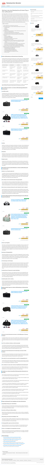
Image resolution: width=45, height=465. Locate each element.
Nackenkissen (25, 460)
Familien (6, 28)
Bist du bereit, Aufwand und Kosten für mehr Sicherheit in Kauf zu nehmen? (14, 33)
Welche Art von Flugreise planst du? (9, 31)
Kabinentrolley (6, 460)
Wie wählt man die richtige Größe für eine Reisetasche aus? (12, 439)
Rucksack (18, 460)
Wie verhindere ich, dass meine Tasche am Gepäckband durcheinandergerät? (14, 45)
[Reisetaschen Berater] (3, 4)
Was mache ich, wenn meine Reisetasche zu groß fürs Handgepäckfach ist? (14, 44)
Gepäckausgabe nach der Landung (9, 39)
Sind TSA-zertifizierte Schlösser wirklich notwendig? (11, 42)
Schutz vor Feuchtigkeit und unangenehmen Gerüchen (11, 51)
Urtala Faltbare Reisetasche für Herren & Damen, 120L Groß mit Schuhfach (36, 30)
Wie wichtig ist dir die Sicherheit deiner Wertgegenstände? (12, 32)
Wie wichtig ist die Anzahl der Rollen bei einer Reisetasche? (12, 445)
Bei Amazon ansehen (25, 124)
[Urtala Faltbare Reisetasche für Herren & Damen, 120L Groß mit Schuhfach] (37, 26)
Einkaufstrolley (11, 460)
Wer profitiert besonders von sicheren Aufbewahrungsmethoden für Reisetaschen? (14, 26)
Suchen (41, 98)
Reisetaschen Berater (13, 3)
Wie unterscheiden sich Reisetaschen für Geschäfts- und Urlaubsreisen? (14, 443)
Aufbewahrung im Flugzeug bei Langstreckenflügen (11, 38)
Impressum (41, 459)
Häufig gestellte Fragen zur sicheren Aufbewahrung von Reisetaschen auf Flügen (14, 40)
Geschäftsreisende (7, 27)
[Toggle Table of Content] (26, 24)
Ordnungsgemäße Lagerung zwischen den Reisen (11, 50)
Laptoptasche (21, 460)
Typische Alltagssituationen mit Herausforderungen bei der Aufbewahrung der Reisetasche (14, 34)
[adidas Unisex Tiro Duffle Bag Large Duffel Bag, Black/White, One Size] (37, 70)
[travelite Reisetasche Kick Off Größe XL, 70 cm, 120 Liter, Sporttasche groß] (37, 41)
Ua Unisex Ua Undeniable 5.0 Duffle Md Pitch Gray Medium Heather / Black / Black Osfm (36, 59)
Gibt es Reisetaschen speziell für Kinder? (10, 441)
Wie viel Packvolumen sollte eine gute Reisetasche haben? (12, 437)
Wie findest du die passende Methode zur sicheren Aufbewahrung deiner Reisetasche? (15, 30)
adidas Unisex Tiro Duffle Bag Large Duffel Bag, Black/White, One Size (37, 73)
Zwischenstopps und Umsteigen (9, 37)
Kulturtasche (29, 460)
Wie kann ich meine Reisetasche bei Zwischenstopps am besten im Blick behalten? (15, 43)
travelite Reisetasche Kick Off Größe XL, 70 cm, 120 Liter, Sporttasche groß (36, 44)
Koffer (3, 460)
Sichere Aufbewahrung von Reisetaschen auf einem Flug (11, 25)
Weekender (14, 460)
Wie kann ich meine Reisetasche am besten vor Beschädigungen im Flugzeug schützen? (14, 41)
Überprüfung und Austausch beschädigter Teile (10, 49)
